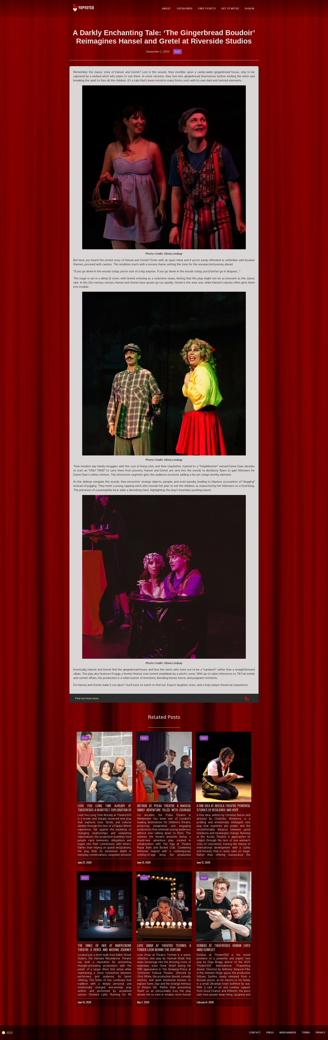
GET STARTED (230, 8)
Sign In (249, 8)
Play (177, 51)
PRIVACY (320, 1032)
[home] (83, 8)
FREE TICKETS (207, 8)
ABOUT (166, 8)
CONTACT (255, 1032)
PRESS (270, 1032)
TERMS (306, 1032)
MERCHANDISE (287, 1032)
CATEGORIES (184, 8)
